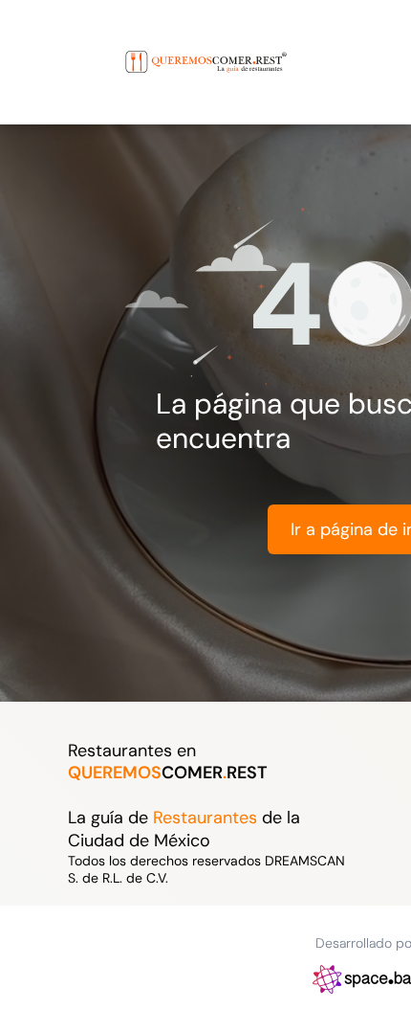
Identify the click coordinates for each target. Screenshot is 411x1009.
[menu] (29, 43)
